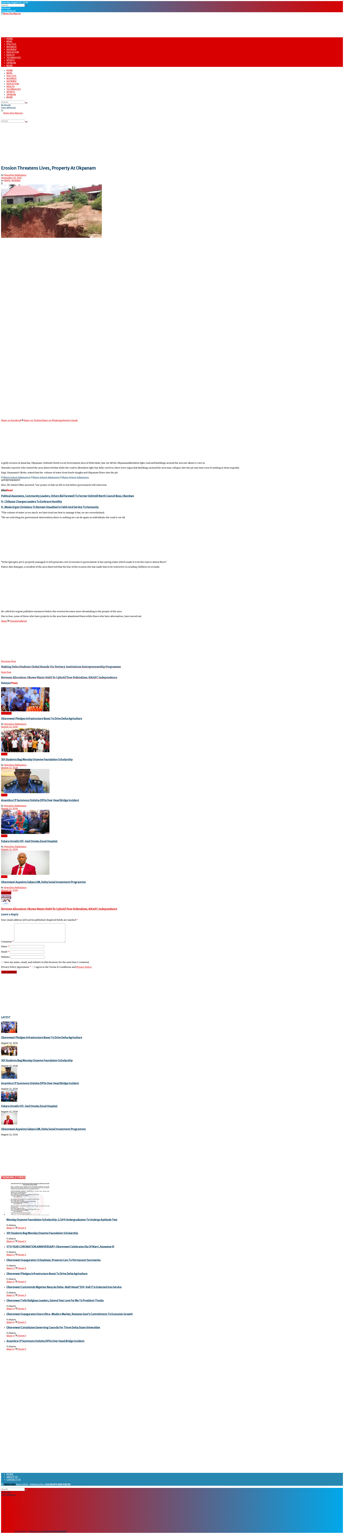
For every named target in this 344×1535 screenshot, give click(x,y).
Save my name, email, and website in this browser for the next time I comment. (46, 962)
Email (5, 951)
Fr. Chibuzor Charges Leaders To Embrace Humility (31, 501)
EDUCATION (12, 52)
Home (9, 1499)
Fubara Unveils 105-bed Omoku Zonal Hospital (29, 841)
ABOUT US (12, 1477)
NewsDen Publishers (15, 175)
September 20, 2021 (11, 177)
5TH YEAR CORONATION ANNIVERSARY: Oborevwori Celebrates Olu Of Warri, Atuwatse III (60, 1246)
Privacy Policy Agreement (16, 967)
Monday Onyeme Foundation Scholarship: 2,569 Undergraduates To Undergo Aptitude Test (61, 1219)
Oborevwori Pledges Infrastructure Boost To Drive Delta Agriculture (41, 718)
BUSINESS (11, 46)
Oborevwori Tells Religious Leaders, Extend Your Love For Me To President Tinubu (55, 1300)
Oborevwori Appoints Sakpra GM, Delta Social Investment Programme (43, 882)
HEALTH (10, 54)
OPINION (11, 62)
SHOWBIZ (11, 49)
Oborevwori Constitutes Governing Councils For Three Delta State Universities (53, 1327)
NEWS (9, 41)
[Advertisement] (81, 144)
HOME (9, 38)
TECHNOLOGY (13, 57)
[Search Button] (26, 102)
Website (5, 957)
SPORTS (10, 60)
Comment (7, 941)
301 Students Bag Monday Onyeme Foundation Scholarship (37, 759)
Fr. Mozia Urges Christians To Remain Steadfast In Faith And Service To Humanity (50, 507)
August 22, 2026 (9, 726)
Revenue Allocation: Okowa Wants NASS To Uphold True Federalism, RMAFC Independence (59, 908)
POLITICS (11, 44)
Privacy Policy (83, 967)
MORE (9, 65)
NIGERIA (15, 180)
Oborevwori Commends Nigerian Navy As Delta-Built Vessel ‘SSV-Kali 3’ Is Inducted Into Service (64, 1287)
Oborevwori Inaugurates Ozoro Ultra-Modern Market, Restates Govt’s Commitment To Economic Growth (69, 1314)
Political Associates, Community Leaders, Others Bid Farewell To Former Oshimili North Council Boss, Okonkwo (67, 496)
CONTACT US (13, 1479)
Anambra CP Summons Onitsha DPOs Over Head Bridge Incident (40, 800)
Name (5, 946)
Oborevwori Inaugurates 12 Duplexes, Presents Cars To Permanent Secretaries (53, 1260)
